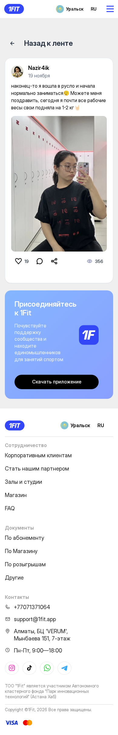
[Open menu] (110, 9)
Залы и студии (23, 482)
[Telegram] (64, 668)
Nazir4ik (38, 68)
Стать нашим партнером (37, 468)
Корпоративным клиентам (38, 455)
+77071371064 (32, 607)
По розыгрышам (25, 564)
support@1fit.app (35, 619)
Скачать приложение (56, 382)
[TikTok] (29, 668)
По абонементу (24, 538)
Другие (14, 577)
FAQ (10, 508)
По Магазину (21, 551)
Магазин (16, 495)
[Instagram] (12, 668)
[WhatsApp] (47, 668)
